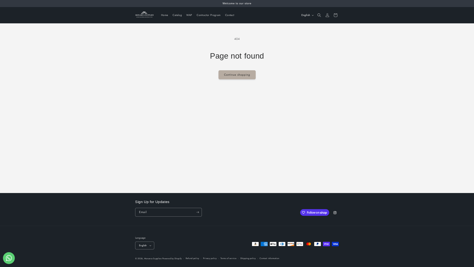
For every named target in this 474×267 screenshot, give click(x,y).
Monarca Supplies (153, 258)
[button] (319, 15)
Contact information (269, 258)
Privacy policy (210, 258)
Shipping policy (248, 258)
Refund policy (192, 258)
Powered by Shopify (172, 258)
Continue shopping (237, 75)
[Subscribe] (197, 212)
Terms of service (228, 258)
